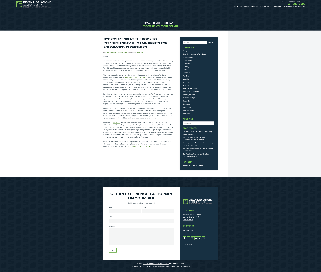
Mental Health (188, 82)
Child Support (188, 60)
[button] (319, 262)
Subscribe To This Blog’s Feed (193, 165)
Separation (187, 104)
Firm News (186, 76)
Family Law (140, 52)
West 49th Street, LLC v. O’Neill (135, 77)
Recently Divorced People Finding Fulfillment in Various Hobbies (195, 138)
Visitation (186, 113)
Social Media (187, 107)
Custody (186, 67)
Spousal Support (189, 110)
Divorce (185, 70)
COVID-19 (186, 63)
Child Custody (188, 57)
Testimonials (277, 7)
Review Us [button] (188, 244)
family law (116, 122)
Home (236, 7)
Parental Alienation (190, 88)
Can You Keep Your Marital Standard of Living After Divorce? (197, 155)
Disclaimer (135, 266)
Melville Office (188, 219)
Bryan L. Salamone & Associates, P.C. (116, 52)
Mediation (186, 79)
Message (112, 226)
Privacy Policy (152, 266)
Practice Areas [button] (265, 7)
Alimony (186, 51)
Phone (144, 207)
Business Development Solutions (170, 266)
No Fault (186, 85)
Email (111, 217)
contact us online (145, 146)
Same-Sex (186, 101)
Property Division (189, 95)
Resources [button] (288, 7)
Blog (295, 7)
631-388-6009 (296, 4)
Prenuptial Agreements (191, 92)
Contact (301, 7)
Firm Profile (244, 7)
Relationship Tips (189, 98)
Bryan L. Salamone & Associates (194, 54)
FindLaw (187, 266)
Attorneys (254, 7)
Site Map (143, 266)
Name (110, 207)
